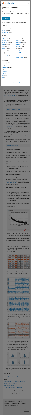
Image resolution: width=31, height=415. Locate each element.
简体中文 (5, 71)
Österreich (18, 42)
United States (5, 32)
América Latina (5, 28)
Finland (3, 46)
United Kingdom (20, 57)
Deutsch (19, 50)
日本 (3, 75)
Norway (18, 40)
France (3, 48)
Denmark (4, 40)
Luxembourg (5, 55)
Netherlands (19, 38)
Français (20, 55)
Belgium (3, 38)
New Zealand (5, 67)
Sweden (18, 46)
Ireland (3, 50)
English (19, 53)
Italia (3, 53)
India (3, 65)
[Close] (29, 3)
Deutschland (5, 42)
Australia (4, 63)
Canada (3, 30)
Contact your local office (15, 82)
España (3, 44)
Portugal (18, 44)
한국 (3, 77)
